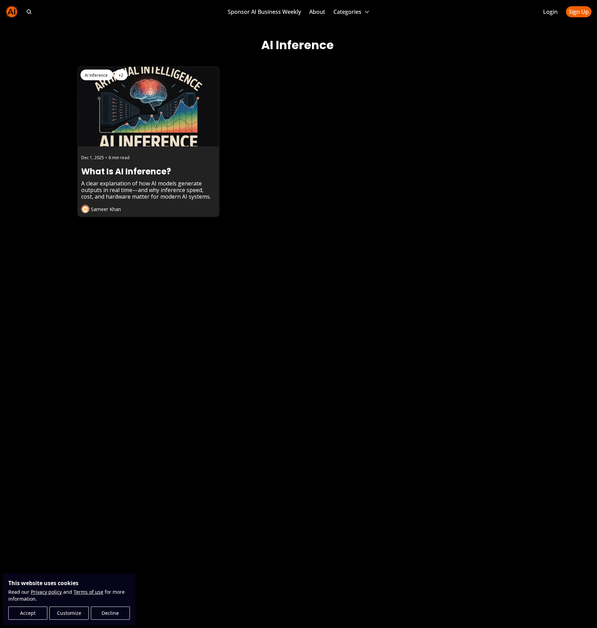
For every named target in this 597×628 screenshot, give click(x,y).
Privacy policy (46, 592)
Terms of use (88, 592)
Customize (69, 613)
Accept (28, 613)
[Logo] (12, 12)
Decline (110, 613)
